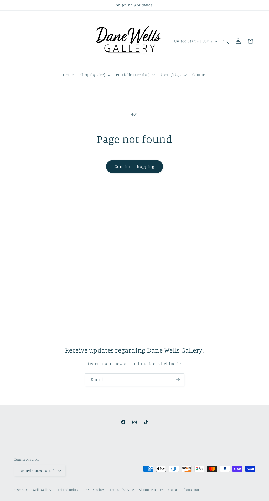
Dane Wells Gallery (38, 490)
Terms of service (122, 490)
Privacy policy (94, 490)
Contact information (183, 490)
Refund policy (68, 490)
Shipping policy (151, 490)
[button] (95, 75)
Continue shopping (135, 166)
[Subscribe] (178, 379)
